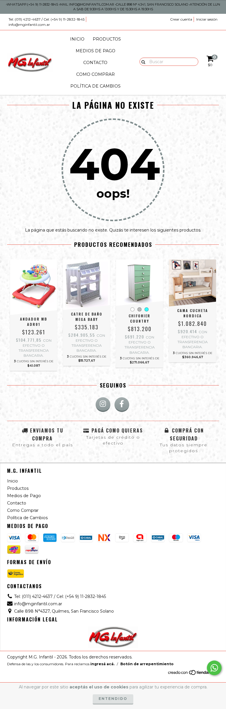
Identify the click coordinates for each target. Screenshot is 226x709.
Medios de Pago (95, 50)
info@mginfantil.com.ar (29, 24)
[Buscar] (141, 61)
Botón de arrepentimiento (147, 664)
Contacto (95, 62)
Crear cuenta (181, 19)
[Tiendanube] (193, 674)
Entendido (113, 698)
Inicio (77, 39)
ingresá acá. (102, 664)
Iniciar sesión (206, 19)
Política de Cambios (95, 86)
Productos (107, 39)
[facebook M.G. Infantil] (121, 404)
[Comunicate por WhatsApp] (214, 668)
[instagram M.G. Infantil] (103, 404)
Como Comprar (95, 74)
